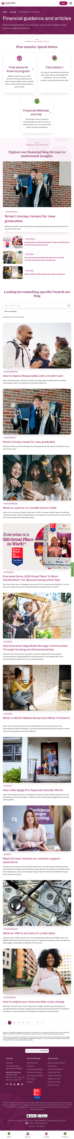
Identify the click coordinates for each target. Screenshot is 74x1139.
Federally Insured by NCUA (56, 1120)
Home (5, 12)
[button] (72, 569)
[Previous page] (4, 1023)
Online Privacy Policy (15, 1120)
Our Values (31, 1079)
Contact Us (52, 1066)
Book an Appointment (56, 1063)
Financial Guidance (55, 1069)
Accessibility (40, 1126)
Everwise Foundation (35, 1075)
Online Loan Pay (54, 1072)
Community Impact (34, 1072)
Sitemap (31, 1126)
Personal (13, 12)
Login (63, 3)
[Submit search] (68, 305)
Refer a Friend (53, 1085)
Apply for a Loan (54, 1079)
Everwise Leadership (35, 1069)
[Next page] (42, 1023)
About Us (30, 1066)
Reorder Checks (54, 1082)
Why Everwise (32, 1063)
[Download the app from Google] (42, 1116)
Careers (30, 1082)
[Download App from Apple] (32, 1116)
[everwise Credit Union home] (8, 3)
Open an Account (54, 1075)
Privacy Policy (28, 1120)
